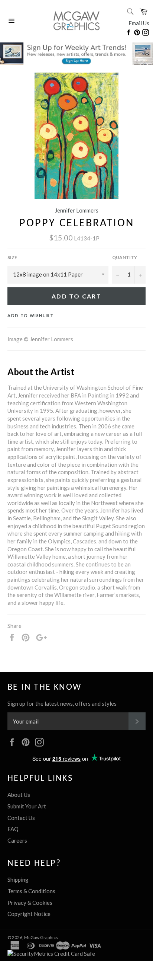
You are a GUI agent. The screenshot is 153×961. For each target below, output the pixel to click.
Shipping (18, 879)
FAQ (13, 829)
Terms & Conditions (31, 891)
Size (12, 257)
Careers (17, 840)
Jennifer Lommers (76, 210)
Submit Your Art (26, 806)
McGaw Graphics (41, 937)
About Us (18, 794)
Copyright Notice (29, 913)
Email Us (138, 23)
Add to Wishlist (30, 315)
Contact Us (21, 817)
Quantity (124, 257)
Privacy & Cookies (29, 902)
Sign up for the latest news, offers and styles (62, 703)
